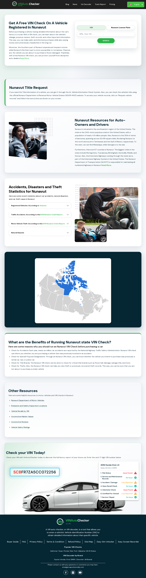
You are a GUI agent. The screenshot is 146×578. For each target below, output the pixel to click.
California (53, 551)
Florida (66, 551)
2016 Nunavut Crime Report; (53, 224)
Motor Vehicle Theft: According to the (38, 224)
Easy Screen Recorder (128, 541)
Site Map (89, 541)
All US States (91, 551)
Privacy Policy (36, 541)
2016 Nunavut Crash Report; (51, 215)
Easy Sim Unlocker (105, 541)
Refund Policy (74, 541)
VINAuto (28, 4)
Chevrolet (80, 559)
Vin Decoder (86, 4)
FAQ (24, 541)
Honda (62, 559)
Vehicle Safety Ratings (20, 427)
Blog (67, 4)
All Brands (88, 559)
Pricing (112, 4)
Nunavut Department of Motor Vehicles (27, 400)
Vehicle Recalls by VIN (20, 411)
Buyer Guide (12, 541)
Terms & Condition (55, 541)
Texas (60, 551)
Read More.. (25, 58)
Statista (43, 206)
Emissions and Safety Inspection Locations (29, 406)
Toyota (56, 559)
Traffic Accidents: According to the (37, 215)
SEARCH (106, 41)
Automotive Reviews (19, 422)
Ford (68, 559)
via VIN (20, 6)
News (75, 4)
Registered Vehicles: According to (28, 206)
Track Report (100, 4)
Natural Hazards (17, 233)
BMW (73, 559)
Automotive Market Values (22, 416)
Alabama (81, 551)
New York (73, 551)
